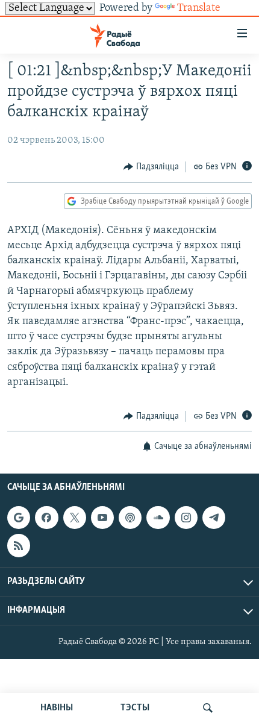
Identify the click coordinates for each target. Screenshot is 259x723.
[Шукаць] (208, 708)
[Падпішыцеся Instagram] (186, 517)
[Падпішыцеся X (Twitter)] (74, 517)
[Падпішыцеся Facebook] (46, 517)
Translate (198, 8)
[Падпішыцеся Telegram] (213, 517)
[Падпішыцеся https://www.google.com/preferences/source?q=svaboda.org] (18, 517)
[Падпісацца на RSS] (18, 545)
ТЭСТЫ (134, 708)
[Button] (151, 167)
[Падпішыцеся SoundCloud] (157, 517)
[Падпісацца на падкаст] (130, 517)
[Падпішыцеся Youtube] (102, 517)
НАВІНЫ (56, 708)
